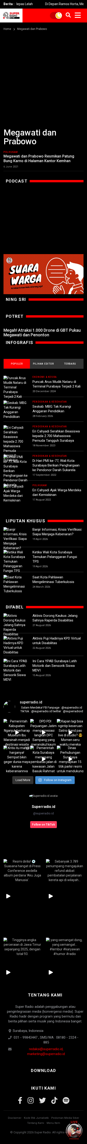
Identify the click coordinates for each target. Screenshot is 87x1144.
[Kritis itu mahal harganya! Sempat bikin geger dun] (16, 759)
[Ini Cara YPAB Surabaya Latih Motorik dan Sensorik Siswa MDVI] (15, 670)
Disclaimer (14, 1117)
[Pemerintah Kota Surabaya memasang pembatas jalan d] (43, 759)
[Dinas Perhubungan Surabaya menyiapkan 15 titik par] (70, 759)
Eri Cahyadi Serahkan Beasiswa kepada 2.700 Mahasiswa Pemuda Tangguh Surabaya (56, 436)
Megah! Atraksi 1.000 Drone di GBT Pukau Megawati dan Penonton (42, 332)
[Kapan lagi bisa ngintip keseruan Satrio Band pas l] (70, 732)
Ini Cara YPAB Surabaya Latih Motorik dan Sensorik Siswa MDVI (54, 665)
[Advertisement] (43, 77)
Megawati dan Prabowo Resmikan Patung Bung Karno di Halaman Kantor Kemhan (38, 158)
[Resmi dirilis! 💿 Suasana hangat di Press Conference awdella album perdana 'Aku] (22, 871)
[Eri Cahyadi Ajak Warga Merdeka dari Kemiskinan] (15, 493)
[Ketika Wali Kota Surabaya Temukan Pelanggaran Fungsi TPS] (15, 561)
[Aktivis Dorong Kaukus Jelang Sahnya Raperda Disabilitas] (15, 625)
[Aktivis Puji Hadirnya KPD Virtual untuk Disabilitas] (15, 645)
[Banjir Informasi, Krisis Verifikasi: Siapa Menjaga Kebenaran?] (15, 538)
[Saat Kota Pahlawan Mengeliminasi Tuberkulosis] (15, 584)
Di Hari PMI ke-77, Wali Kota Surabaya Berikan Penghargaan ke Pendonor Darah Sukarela (56, 465)
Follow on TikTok (43, 824)
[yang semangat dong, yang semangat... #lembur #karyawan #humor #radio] (65, 947)
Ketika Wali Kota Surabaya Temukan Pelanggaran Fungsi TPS (54, 557)
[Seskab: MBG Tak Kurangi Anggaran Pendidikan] (15, 409)
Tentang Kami (35, 1123)
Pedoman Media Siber (65, 1117)
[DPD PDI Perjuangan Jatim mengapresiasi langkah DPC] (43, 732)
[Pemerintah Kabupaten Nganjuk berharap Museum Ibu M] (16, 732)
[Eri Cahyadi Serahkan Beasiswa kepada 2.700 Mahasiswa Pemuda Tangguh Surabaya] (15, 443)
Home (7, 29)
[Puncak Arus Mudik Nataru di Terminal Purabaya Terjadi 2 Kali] (15, 387)
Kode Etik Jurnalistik (36, 1117)
